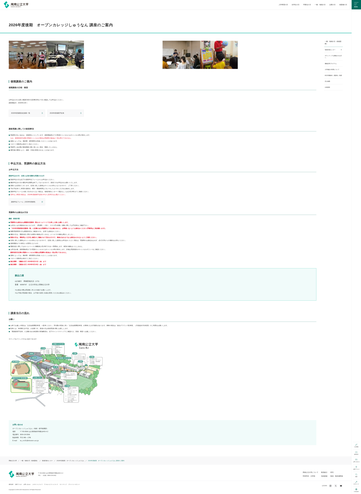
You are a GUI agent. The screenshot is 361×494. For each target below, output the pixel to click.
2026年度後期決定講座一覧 (20, 113)
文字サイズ (356, 484)
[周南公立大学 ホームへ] (16, 4)
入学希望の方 (283, 4)
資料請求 (356, 454)
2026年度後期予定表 (57, 113)
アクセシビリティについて (51, 484)
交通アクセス (356, 469)
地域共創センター (330, 49)
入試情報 (356, 446)
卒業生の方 (307, 4)
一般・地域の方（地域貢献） (333, 42)
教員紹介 (324, 472)
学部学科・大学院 (309, 476)
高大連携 (327, 81)
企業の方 (332, 4)
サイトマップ (63, 484)
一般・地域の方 (320, 4)
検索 (356, 476)
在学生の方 (295, 4)
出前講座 (327, 87)
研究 (332, 472)
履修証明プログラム (331, 63)
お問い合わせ (356, 461)
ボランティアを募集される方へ (333, 56)
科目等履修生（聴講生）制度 (333, 75)
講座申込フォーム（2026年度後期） (23, 202)
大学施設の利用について (332, 69)
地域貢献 (324, 476)
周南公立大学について (310, 472)
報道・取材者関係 (336, 476)
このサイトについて (37, 484)
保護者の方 (343, 4)
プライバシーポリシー (74, 484)
